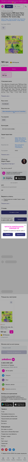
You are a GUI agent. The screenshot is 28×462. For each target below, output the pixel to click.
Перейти (8, 234)
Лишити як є (20, 234)
